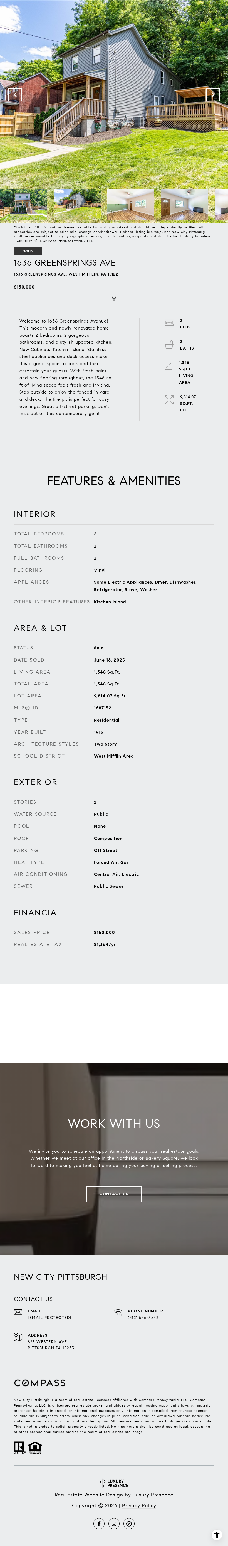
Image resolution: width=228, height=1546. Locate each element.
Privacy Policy (139, 1506)
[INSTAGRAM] (114, 1523)
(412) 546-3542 (143, 1317)
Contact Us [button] (114, 1194)
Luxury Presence (153, 1495)
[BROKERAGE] (129, 1523)
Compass (197, 1400)
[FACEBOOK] (99, 1523)
